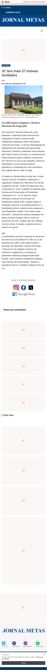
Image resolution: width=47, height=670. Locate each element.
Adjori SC (26, 2)
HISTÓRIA (6, 66)
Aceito (23, 663)
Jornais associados (38, 2)
